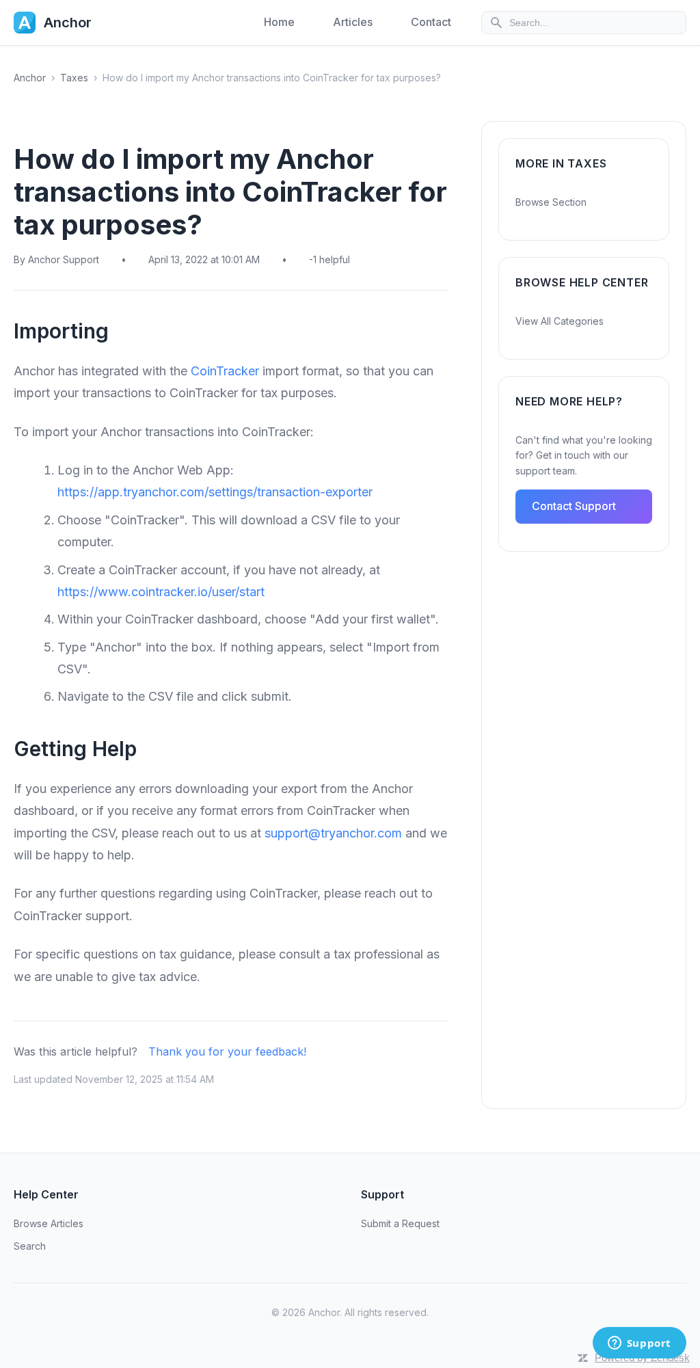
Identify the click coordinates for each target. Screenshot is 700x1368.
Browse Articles (48, 1223)
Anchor (30, 77)
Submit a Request (400, 1223)
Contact (431, 22)
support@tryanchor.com (333, 833)
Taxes (74, 77)
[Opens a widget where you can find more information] (639, 1344)
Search (30, 1246)
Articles (353, 22)
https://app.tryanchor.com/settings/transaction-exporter (215, 492)
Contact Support (574, 506)
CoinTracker (225, 371)
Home (279, 22)
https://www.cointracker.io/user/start (161, 592)
